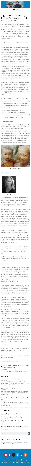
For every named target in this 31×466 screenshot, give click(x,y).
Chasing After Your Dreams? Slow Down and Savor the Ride (15, 398)
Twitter (27, 355)
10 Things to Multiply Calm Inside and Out (11, 379)
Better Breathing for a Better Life (9, 388)
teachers (15, 367)
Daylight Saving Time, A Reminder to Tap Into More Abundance (13, 421)
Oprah (3, 264)
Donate (24, 459)
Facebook (22, 355)
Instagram (3, 357)
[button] (15, 9)
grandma (15, 365)
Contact (19, 459)
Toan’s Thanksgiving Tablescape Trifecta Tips (11, 417)
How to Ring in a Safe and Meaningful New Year (12, 413)
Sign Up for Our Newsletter (10, 439)
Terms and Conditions (10, 459)
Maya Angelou (21, 365)
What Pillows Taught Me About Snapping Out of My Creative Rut (15, 427)
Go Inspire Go (14, 61)
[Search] (29, 433)
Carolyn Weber (6, 173)
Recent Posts (5, 410)
